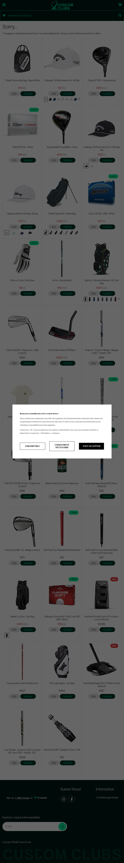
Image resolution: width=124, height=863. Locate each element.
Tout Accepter (91, 446)
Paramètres (32, 446)
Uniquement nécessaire (62, 446)
